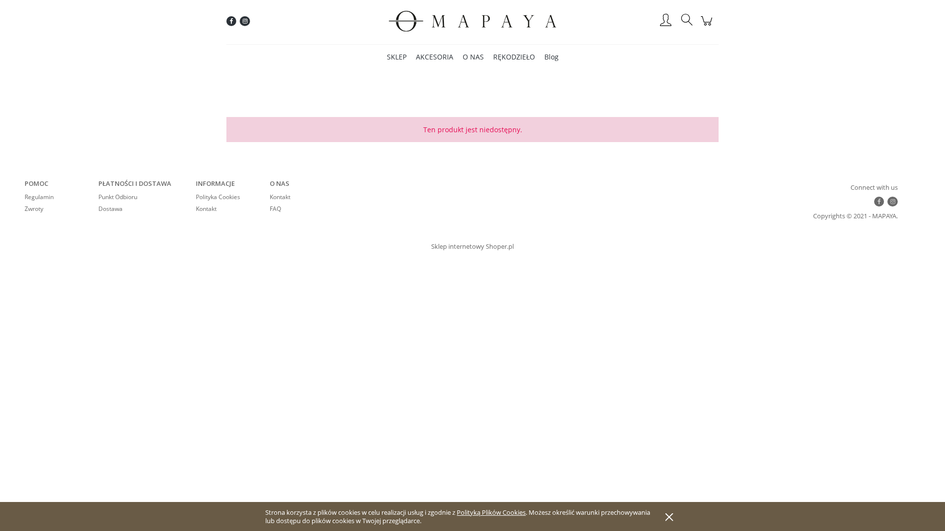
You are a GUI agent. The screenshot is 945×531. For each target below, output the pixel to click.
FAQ (275, 209)
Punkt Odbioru (117, 197)
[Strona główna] (472, 21)
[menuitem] (396, 57)
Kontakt (206, 209)
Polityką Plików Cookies (491, 512)
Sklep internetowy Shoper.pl (472, 246)
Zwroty (34, 209)
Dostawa (110, 209)
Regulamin (39, 197)
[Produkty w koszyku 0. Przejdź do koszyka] (708, 26)
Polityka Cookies (218, 197)
